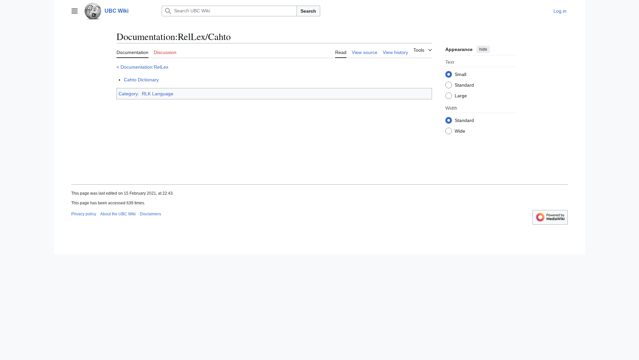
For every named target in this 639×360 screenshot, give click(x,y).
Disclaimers (150, 214)
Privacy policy (83, 214)
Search (308, 11)
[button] (74, 11)
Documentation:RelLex (144, 67)
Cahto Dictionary (141, 79)
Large (461, 95)
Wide (460, 131)
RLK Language (157, 93)
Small (460, 74)
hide (483, 49)
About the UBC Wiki (118, 214)
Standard (464, 85)
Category (128, 93)
